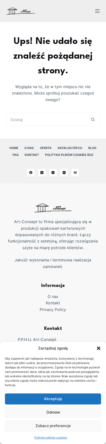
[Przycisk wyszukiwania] (93, 119)
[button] (98, 348)
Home (13, 148)
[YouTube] (64, 172)
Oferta (46, 148)
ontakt (54, 302)
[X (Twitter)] (42, 172)
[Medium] (75, 172)
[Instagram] (53, 172)
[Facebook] (31, 172)
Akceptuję (53, 398)
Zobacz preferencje (53, 425)
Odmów (53, 412)
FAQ (15, 155)
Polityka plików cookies (50, 437)
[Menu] (97, 11)
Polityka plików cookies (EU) (69, 155)
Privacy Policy (53, 309)
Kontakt (32, 155)
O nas (29, 148)
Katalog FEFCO (70, 148)
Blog (92, 148)
